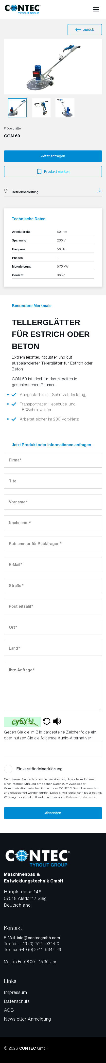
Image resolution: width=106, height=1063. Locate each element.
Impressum (15, 992)
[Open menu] (96, 9)
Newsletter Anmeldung (27, 1019)
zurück (88, 29)
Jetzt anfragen (53, 156)
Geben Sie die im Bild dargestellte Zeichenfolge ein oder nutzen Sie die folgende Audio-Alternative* (50, 735)
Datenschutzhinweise (81, 797)
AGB (9, 1010)
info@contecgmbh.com (38, 938)
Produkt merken (57, 171)
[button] (47, 722)
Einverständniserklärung (39, 769)
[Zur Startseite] (22, 9)
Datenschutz (17, 1001)
